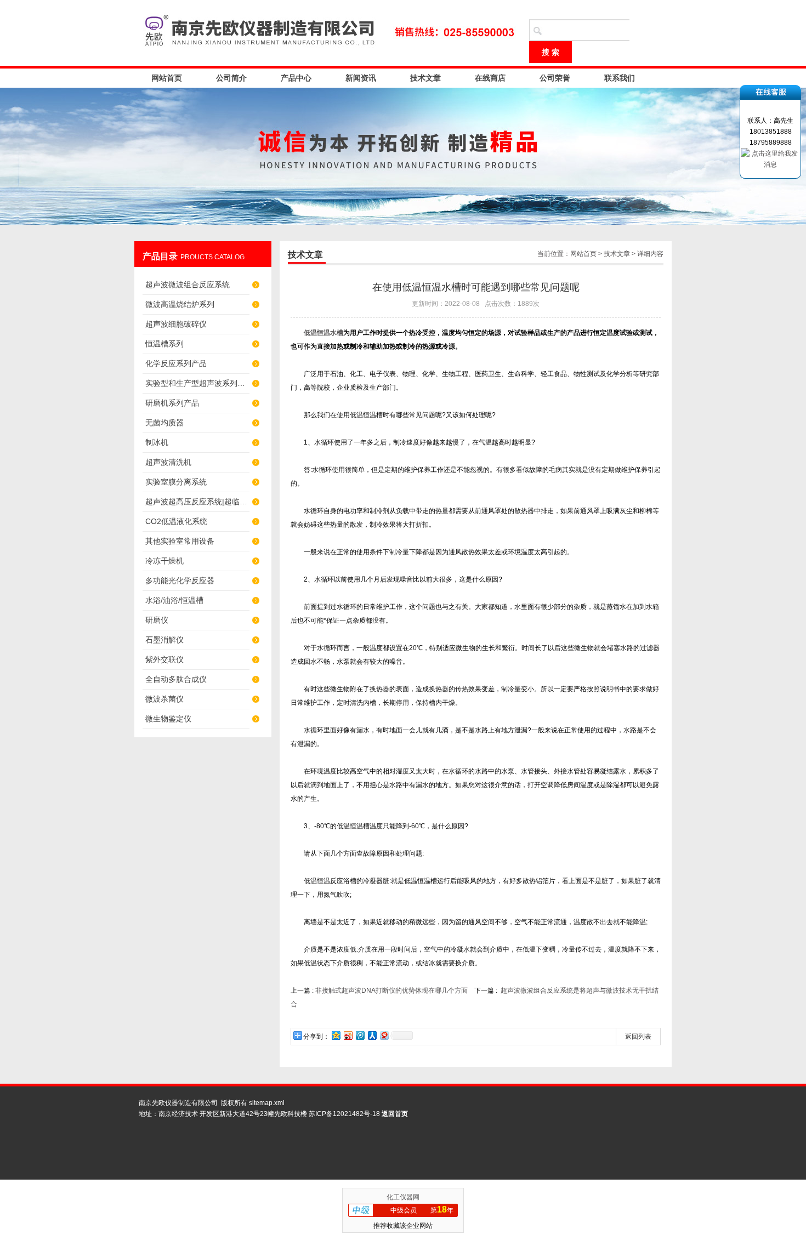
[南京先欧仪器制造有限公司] (326, 33)
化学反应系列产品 (176, 363)
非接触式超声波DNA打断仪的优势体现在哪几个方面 (391, 990)
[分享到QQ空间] (336, 1035)
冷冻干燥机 (164, 560)
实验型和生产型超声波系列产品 (197, 383)
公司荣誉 (555, 77)
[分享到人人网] (372, 1035)
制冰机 (156, 442)
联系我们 (619, 77)
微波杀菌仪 (164, 698)
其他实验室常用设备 (179, 541)
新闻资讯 (360, 77)
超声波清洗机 (168, 462)
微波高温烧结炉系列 (179, 304)
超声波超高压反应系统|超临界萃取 (197, 501)
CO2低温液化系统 (176, 521)
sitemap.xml (267, 1103)
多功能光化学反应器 (179, 580)
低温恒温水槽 (323, 333)
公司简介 (231, 77)
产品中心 (296, 77)
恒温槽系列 (164, 343)
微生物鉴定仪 (168, 718)
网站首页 (166, 77)
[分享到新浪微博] (348, 1035)
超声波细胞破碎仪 (176, 324)
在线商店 (490, 77)
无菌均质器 (164, 422)
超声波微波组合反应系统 (187, 284)
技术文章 (425, 77)
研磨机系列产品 (172, 403)
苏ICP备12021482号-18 (344, 1114)
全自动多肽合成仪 (176, 679)
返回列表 (638, 1036)
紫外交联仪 (164, 659)
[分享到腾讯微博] (360, 1035)
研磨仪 (156, 620)
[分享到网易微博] (384, 1035)
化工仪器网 (403, 1197)
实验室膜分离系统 (176, 481)
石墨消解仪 (164, 639)
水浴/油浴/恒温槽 (174, 600)
